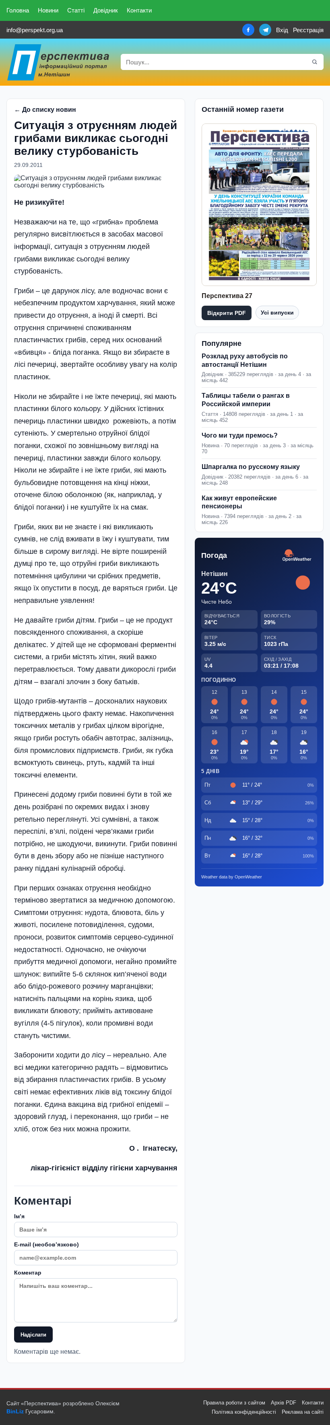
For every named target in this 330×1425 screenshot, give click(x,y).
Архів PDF (283, 1403)
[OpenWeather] (297, 555)
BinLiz (15, 1411)
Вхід (282, 30)
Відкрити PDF (226, 313)
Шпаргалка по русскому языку (251, 466)
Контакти (139, 10)
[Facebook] (248, 30)
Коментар (27, 1272)
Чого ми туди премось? (240, 435)
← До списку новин (45, 109)
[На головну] (58, 62)
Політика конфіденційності (244, 1412)
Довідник (105, 10)
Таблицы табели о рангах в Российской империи (246, 399)
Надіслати (33, 1335)
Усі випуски (277, 312)
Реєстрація (308, 30)
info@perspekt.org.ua (34, 30)
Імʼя (19, 1216)
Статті (76, 10)
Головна (17, 10)
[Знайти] (314, 62)
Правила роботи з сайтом (234, 1403)
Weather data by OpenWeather (231, 876)
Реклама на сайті (303, 1412)
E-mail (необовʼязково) (46, 1244)
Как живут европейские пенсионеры (239, 502)
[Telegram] (265, 30)
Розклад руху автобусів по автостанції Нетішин (245, 360)
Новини (48, 10)
